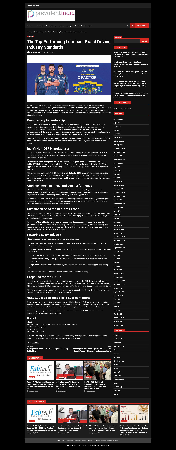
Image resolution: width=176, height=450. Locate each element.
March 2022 (118, 314)
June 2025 (117, 170)
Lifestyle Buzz (119, 361)
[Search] (127, 26)
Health (61, 26)
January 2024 (118, 233)
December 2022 (119, 281)
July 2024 (117, 211)
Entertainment (51, 26)
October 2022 (118, 288)
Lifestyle (69, 26)
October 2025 (118, 156)
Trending (117, 390)
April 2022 (117, 310)
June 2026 (117, 126)
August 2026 (118, 119)
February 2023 (119, 273)
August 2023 (118, 251)
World (90, 26)
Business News (69, 375)
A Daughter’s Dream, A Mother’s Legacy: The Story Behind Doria (47, 348)
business (35, 342)
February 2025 (119, 185)
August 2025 (118, 163)
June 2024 (117, 215)
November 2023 (119, 240)
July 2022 (117, 299)
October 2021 (118, 321)
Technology (118, 387)
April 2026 (117, 134)
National (117, 365)
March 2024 (118, 226)
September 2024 (119, 204)
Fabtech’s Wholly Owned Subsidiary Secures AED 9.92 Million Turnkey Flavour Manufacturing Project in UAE (40, 370)
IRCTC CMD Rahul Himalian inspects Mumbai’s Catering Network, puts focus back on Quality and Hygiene (97, 370)
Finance (116, 350)
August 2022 (118, 296)
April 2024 (117, 222)
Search (118, 37)
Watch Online (142, 26)
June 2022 (117, 303)
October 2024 (118, 200)
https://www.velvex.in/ (35, 332)
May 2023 (117, 262)
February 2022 (119, 318)
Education (39, 26)
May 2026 (117, 130)
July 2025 (117, 167)
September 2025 (119, 159)
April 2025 (117, 178)
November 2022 (119, 284)
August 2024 (118, 207)
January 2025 (118, 189)
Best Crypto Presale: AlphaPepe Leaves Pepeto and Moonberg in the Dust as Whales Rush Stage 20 (131, 95)
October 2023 (118, 244)
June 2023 (117, 259)
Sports (116, 383)
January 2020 (118, 325)
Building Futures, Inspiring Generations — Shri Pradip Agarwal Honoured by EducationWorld (92, 348)
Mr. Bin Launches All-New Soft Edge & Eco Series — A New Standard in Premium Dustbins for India (69, 370)
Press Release (80, 26)
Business (30, 26)
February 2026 (119, 141)
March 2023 (118, 270)
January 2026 (118, 145)
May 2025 (117, 174)
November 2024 (119, 196)
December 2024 (119, 193)
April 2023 (117, 266)
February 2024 (119, 229)
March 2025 (118, 181)
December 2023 (119, 237)
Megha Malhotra (35, 52)
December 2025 (119, 148)
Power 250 (117, 376)
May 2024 (117, 218)
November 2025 (119, 152)
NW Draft (117, 372)
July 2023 (117, 255)
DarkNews (95, 445)
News (116, 368)
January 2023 (118, 277)
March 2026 (118, 137)
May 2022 (117, 307)
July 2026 (117, 123)
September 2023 (119, 248)
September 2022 (119, 292)
